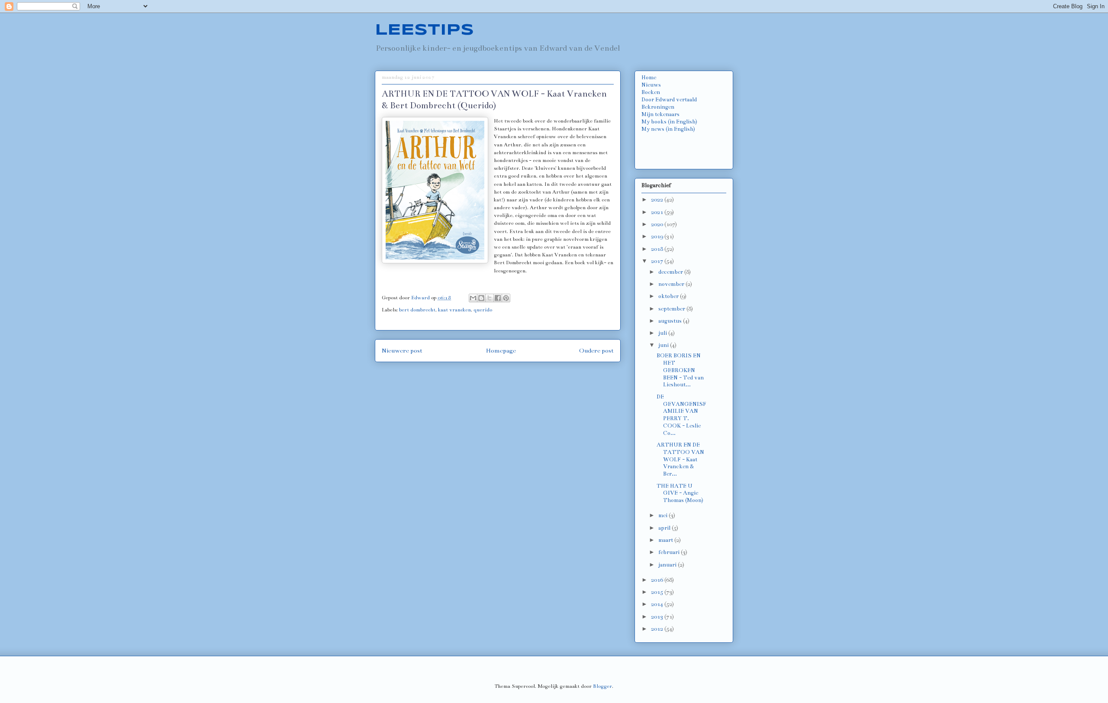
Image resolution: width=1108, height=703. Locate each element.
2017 (657, 261)
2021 (657, 212)
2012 (657, 628)
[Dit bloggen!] (481, 298)
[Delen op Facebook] (497, 298)
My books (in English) (669, 121)
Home (648, 77)
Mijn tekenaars (660, 114)
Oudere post (596, 350)
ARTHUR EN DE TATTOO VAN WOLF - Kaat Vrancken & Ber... (680, 459)
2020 (657, 224)
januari (668, 564)
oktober (669, 296)
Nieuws (651, 84)
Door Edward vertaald (669, 99)
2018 (657, 249)
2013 (657, 616)
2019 (657, 236)
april (665, 528)
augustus (670, 320)
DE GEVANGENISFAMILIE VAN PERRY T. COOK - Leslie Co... (681, 415)
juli (663, 333)
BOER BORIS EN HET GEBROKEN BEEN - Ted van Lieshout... (680, 370)
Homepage (501, 350)
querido (482, 310)
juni (664, 345)
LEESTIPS (424, 30)
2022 (657, 199)
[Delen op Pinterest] (506, 298)
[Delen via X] (489, 298)
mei (663, 515)
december (671, 272)
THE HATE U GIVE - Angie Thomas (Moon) (680, 493)
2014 (657, 604)
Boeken (650, 92)
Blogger (602, 686)
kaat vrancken (454, 310)
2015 (657, 592)
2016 (657, 580)
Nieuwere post (402, 350)
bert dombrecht (417, 310)
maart (666, 540)
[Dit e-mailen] (473, 298)
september (672, 308)
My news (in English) (668, 129)
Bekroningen (657, 107)
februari (669, 552)
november (672, 284)
